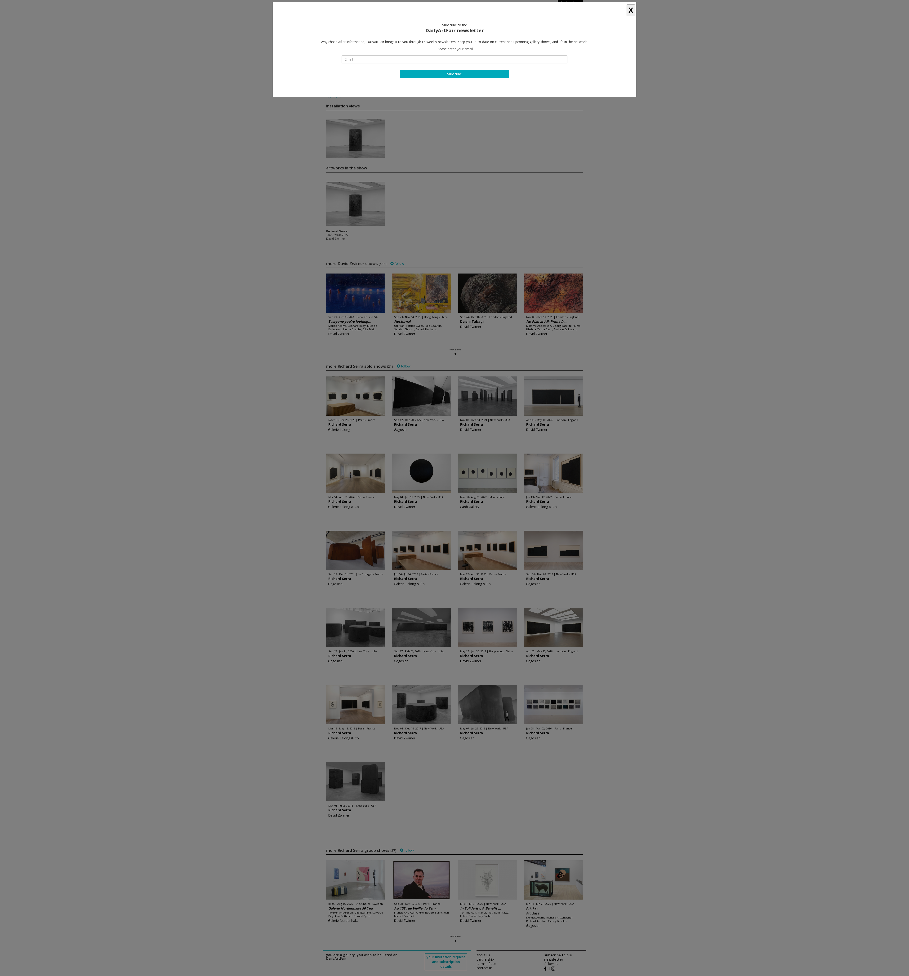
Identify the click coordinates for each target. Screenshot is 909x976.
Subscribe (454, 74)
